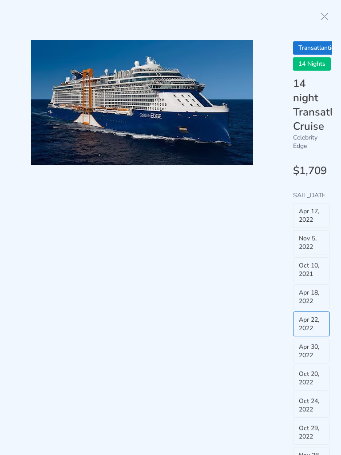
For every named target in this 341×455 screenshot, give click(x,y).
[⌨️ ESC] (324, 16)
